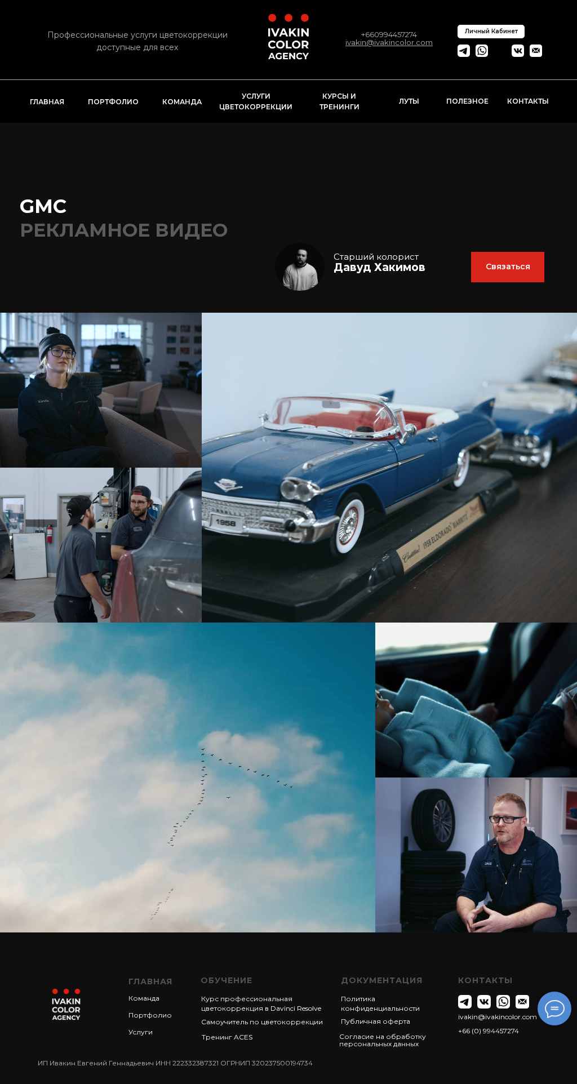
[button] (507, 267)
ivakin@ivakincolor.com (497, 1016)
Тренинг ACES (227, 1037)
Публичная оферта (375, 1021)
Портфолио (150, 1015)
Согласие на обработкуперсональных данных (382, 1040)
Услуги (140, 1032)
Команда (143, 998)
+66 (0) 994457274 (488, 1031)
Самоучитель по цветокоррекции (262, 1022)
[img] (300, 267)
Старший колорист (376, 256)
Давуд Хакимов (379, 267)
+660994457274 (389, 34)
